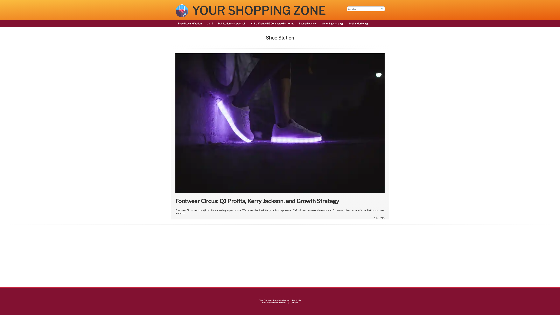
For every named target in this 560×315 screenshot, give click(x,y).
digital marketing (358, 23)
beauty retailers (307, 23)
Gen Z (210, 23)
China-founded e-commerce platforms (272, 23)
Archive (272, 303)
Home (265, 303)
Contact (294, 303)
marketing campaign (333, 23)
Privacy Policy (283, 303)
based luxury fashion (190, 23)
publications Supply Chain (232, 23)
